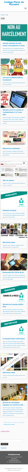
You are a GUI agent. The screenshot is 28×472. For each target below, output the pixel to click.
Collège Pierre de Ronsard (14, 3)
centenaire (9, 345)
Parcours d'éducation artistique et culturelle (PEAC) (13, 409)
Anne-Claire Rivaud (17, 413)
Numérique (13, 277)
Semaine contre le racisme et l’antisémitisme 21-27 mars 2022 (13, 112)
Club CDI (9, 183)
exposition (14, 345)
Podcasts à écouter (9, 210)
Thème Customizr (17, 470)
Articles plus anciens (8, 424)
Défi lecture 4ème (9, 242)
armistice (5, 345)
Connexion (4, 448)
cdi (14, 411)
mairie (22, 345)
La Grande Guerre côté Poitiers (14, 339)
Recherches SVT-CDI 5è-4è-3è (13, 272)
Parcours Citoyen (11, 82)
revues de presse (17, 311)
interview (19, 345)
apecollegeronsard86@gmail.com (15, 461)
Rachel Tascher (19, 82)
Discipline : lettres (11, 117)
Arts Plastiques (9, 411)
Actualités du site (8, 48)
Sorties (14, 343)
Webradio (21, 119)
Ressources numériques (11, 148)
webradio (8, 121)
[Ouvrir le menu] (25, 8)
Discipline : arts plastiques (16, 407)
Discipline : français (15, 245)
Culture (13, 183)
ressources (5, 50)
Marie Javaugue (19, 50)
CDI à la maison (8, 180)
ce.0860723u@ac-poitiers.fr (14, 460)
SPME (22, 311)
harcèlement (21, 48)
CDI (13, 48)
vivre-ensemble (11, 50)
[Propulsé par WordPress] (23, 468)
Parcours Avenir (9, 153)
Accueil (3, 15)
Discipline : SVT (10, 275)
